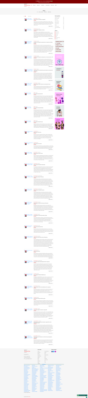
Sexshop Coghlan (34, 380)
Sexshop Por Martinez (50, 390)
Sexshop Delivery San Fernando (43, 390)
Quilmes (45, 352)
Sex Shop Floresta (34, 373)
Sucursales (42, 5)
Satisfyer (38, 297)
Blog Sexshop (33, 365)
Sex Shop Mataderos (58, 373)
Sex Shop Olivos (41, 374)
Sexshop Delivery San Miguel (27, 390)
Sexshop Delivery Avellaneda (51, 380)
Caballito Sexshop (42, 365)
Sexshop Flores (41, 381)
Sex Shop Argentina (34, 372)
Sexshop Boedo (25, 379)
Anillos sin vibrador (59, 18)
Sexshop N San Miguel (34, 388)
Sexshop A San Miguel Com (35, 376)
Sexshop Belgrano (42, 378)
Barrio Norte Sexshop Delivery (51, 372)
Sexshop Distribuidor (26, 389)
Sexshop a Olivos (26, 376)
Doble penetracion (59, 22)
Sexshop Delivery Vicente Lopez (43, 389)
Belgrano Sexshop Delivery (27, 365)
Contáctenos (52, 5)
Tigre (45, 362)
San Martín (46, 358)
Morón (45, 353)
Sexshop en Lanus (26, 388)
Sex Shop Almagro (26, 372)
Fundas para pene (59, 23)
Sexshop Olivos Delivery (58, 388)
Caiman (57, 35)
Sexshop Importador (26, 381)
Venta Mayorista (48, 5)
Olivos (45, 357)
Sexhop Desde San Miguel (51, 375)
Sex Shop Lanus (41, 373)
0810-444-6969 (28, 357)
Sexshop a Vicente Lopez (43, 376)
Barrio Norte (39, 352)
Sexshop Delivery (42, 380)
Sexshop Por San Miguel (34, 391)
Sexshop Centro (26, 380)
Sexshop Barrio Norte (58, 377)
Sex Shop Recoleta (58, 374)
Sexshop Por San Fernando (59, 390)
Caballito (39, 357)
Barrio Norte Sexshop (34, 378)
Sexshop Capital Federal (58, 379)
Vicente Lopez (46, 359)
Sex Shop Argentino (42, 372)
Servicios (34, 5)
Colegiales (39, 363)
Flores (38, 359)
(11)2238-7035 (28, 356)
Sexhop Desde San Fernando (43, 375)
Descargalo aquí (58, 108)
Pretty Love (39, 18)
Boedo (38, 358)
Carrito (56, 5)
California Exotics (58, 37)
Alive (56, 36)
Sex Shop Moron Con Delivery (27, 374)
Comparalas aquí (58, 95)
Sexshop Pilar (33, 390)
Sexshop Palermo (34, 389)
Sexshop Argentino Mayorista (43, 377)
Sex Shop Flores (25, 373)
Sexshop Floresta (58, 380)
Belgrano (39, 353)
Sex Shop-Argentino (26, 375)
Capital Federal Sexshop (58, 365)
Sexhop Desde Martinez (34, 375)
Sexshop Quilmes (42, 391)
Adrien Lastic (38, 225)
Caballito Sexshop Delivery (51, 365)
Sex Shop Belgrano (58, 372)
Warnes (38, 362)
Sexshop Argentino (50, 376)
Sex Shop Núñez (34, 374)
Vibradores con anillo (59, 17)
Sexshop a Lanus (58, 375)
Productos (38, 5)
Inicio (31, 5)
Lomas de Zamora (47, 351)
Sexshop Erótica (58, 381)
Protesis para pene (59, 26)
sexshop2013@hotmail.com (28, 358)
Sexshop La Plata (50, 381)
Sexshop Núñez (49, 388)
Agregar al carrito (51, 26)
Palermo (38, 351)
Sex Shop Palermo (50, 374)
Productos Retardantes (59, 27)
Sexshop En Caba (42, 388)
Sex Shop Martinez (50, 373)
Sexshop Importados (34, 381)
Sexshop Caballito (34, 379)
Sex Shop (29, 396)
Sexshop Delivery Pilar (26, 391)
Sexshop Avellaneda (50, 377)
